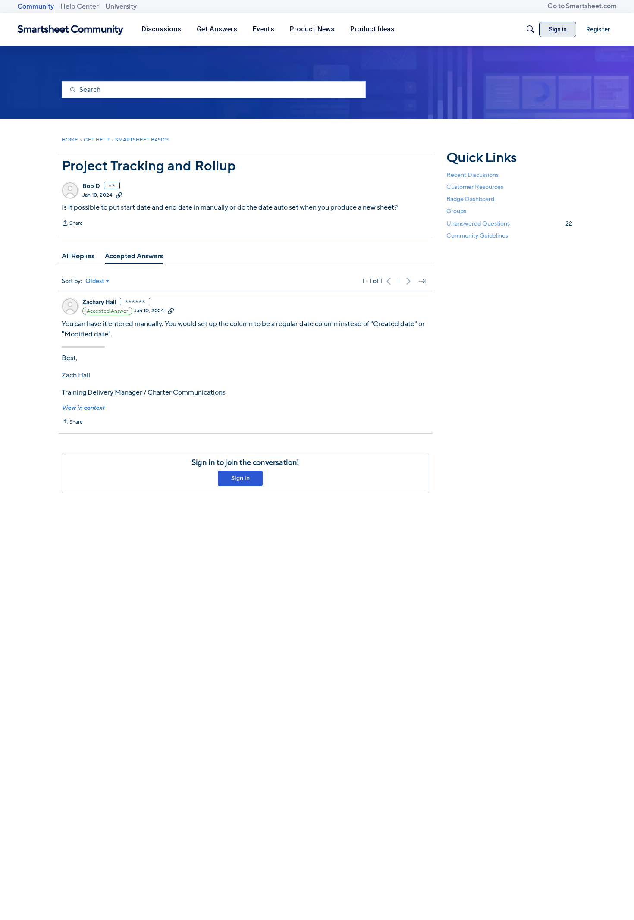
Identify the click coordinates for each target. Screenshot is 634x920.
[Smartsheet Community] (70, 29)
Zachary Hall (99, 302)
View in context (83, 408)
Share (72, 224)
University (121, 6)
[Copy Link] (119, 195)
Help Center (79, 6)
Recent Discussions (472, 175)
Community (35, 6)
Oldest (94, 281)
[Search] (530, 29)
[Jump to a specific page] (422, 281)
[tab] (78, 256)
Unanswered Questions (509, 224)
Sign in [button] (240, 478)
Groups (456, 211)
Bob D (91, 186)
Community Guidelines (477, 236)
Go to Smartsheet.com (582, 6)
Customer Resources (474, 187)
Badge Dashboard (470, 199)
